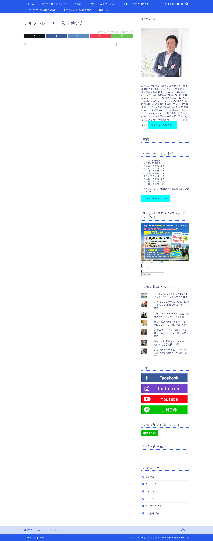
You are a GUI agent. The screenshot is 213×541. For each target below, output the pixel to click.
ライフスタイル (153, 506)
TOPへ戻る (30, 537)
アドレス (145, 268)
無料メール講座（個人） (103, 4)
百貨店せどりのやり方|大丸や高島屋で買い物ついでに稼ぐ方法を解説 (171, 333)
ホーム (31, 4)
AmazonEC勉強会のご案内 (42, 9)
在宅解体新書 (152, 513)
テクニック (151, 484)
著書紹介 (79, 4)
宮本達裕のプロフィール (54, 4)
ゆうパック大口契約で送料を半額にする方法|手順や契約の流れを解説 (171, 305)
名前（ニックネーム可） (153, 262)
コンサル (150, 477)
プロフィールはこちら (162, 125)
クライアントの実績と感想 (78, 9)
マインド (150, 491)
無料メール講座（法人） (136, 4)
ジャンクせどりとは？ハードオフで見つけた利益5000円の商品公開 (171, 352)
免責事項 (43, 537)
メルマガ (150, 499)
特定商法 (103, 9)
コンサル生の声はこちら (156, 198)
